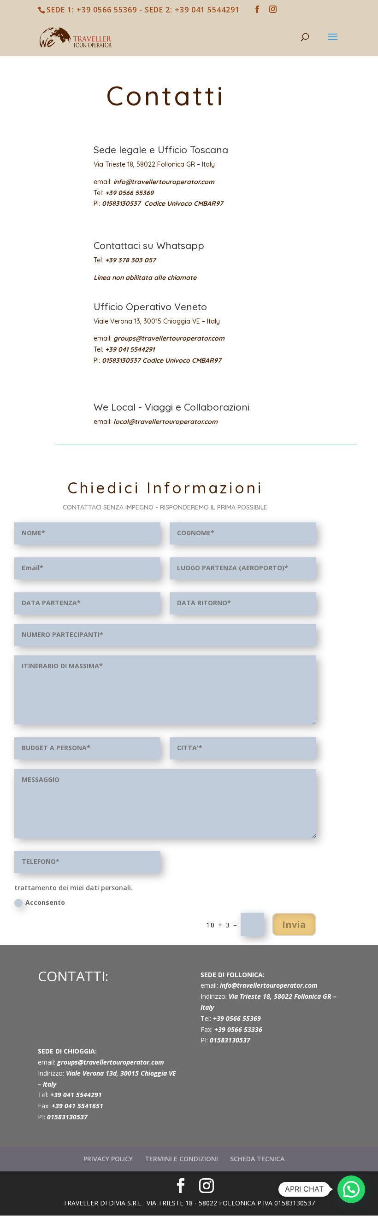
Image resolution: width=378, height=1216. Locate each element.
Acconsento (45, 902)
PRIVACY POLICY (108, 1158)
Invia (294, 924)
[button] (351, 1189)
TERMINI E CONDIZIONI (181, 1158)
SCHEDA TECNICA (257, 1158)
